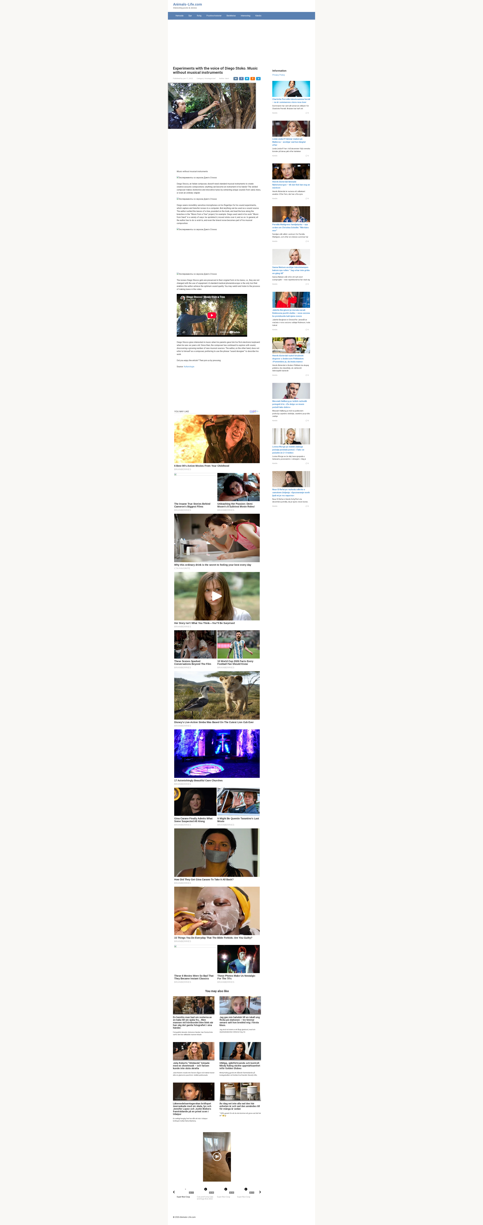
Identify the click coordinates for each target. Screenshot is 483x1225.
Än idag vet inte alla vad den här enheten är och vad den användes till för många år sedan (239, 1106)
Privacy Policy (278, 75)
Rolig (199, 15)
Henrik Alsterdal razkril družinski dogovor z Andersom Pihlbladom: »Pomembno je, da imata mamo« (288, 358)
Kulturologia (189, 366)
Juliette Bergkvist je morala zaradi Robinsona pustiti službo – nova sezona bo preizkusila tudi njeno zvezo (291, 313)
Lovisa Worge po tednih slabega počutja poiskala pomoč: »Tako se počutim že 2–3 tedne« (288, 450)
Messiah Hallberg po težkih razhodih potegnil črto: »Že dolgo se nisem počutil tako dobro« (289, 404)
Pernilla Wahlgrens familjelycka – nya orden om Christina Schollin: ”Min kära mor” (290, 227)
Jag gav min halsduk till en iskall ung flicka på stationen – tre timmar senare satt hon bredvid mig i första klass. (239, 1021)
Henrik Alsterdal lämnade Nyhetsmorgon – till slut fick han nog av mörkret (291, 185)
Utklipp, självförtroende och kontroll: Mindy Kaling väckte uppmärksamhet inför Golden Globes (239, 1066)
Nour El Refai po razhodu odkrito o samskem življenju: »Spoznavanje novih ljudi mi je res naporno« (291, 492)
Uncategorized (209, 78)
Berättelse (231, 15)
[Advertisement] (241, 41)
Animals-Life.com (187, 4)
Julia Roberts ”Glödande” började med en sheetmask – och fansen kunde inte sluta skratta (191, 1066)
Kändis (258, 15)
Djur (190, 15)
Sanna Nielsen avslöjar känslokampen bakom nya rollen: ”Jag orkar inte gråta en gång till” (291, 270)
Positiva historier (214, 15)
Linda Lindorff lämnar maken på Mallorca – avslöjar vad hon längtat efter (289, 142)
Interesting (245, 15)
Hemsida (179, 15)
